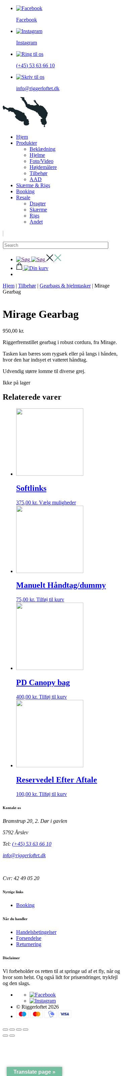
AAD (36, 179)
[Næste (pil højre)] (12, 1036)
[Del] (19, 1030)
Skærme (38, 209)
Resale (23, 197)
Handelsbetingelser (36, 932)
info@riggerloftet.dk (24, 855)
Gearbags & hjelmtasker (65, 286)
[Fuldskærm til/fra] (12, 1030)
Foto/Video (41, 161)
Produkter (26, 143)
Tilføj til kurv (50, 599)
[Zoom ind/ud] (5, 1030)
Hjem (22, 137)
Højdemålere (43, 167)
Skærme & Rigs (33, 185)
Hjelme (37, 155)
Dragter (38, 203)
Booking (25, 191)
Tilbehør (38, 173)
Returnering (28, 944)
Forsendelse (28, 938)
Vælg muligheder (57, 502)
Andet (36, 222)
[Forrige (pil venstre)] (5, 1036)
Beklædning (42, 149)
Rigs (34, 215)
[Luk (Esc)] (25, 1030)
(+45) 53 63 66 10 (31, 844)
